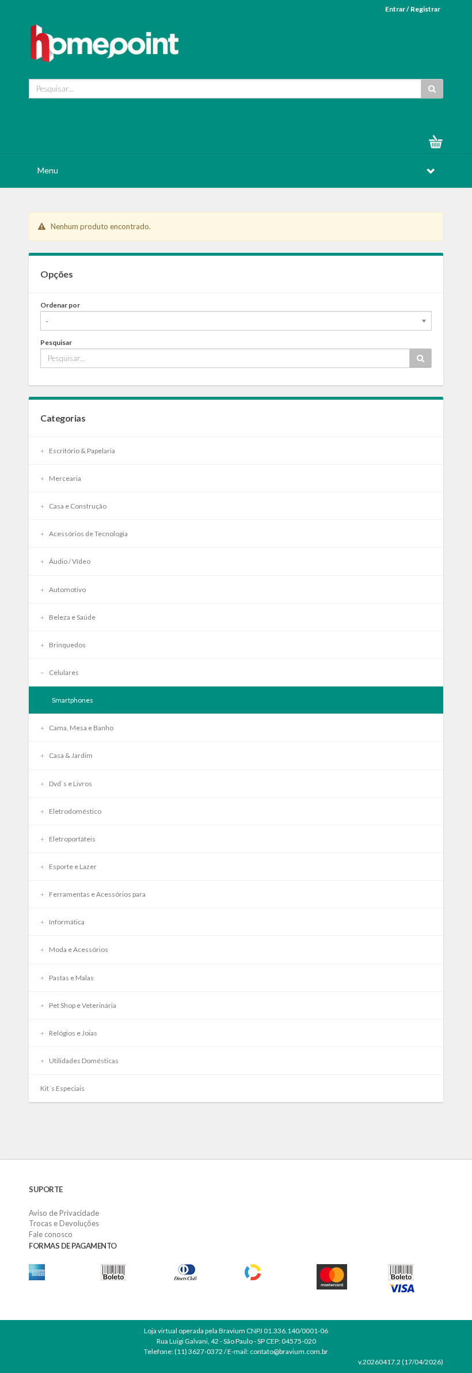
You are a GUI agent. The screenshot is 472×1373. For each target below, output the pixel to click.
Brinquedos (67, 644)
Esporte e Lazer (72, 866)
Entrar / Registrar (412, 9)
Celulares (63, 672)
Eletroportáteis (72, 839)
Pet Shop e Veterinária (82, 1005)
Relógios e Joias (72, 1033)
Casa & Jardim (70, 755)
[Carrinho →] (440, 141)
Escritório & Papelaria (81, 450)
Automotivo (67, 589)
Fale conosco (51, 1234)
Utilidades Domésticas (83, 1060)
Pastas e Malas (71, 977)
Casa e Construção (77, 506)
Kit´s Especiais (62, 1088)
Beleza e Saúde (72, 617)
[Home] (105, 41)
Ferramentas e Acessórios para (97, 894)
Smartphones (72, 700)
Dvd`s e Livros (70, 783)
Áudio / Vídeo (69, 561)
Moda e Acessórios (78, 949)
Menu (47, 170)
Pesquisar (56, 342)
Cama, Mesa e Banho (80, 727)
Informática (66, 921)
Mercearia (64, 478)
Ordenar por (60, 305)
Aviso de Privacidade (64, 1213)
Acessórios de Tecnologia (88, 533)
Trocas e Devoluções (64, 1223)
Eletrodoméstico (74, 811)
